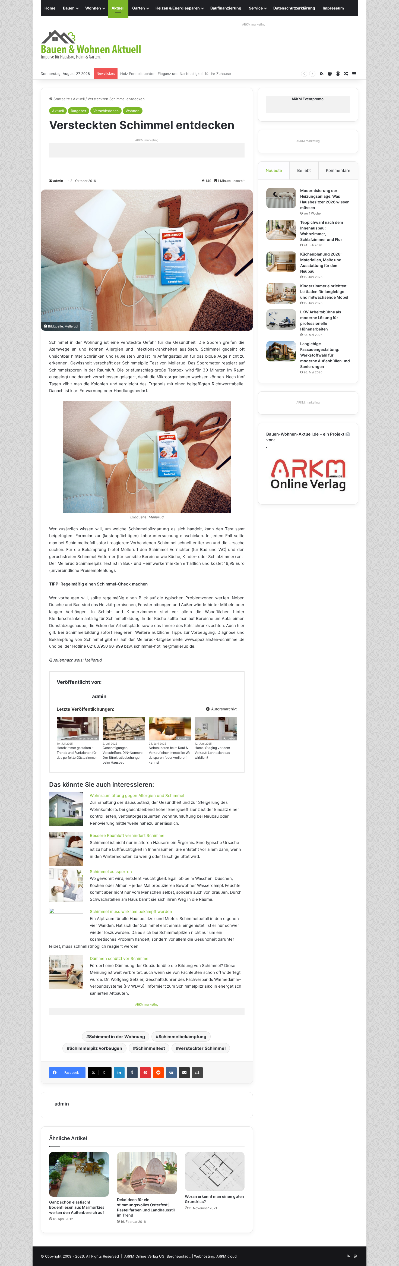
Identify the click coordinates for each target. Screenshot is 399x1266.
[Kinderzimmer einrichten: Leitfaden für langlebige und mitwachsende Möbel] (281, 293)
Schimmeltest (150, 1048)
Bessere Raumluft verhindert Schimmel (128, 835)
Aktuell (118, 8)
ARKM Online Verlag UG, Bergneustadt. (157, 1256)
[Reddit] (158, 1072)
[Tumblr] (132, 1072)
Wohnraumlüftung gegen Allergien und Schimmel (137, 795)
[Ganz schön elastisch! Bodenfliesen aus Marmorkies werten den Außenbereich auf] (79, 1174)
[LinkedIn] (119, 1072)
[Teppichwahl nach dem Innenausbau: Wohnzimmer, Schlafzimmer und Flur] (281, 230)
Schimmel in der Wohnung (117, 1036)
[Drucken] (197, 1072)
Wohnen (93, 8)
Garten (138, 8)
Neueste (274, 170)
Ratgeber (78, 111)
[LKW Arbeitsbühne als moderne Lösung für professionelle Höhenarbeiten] (281, 319)
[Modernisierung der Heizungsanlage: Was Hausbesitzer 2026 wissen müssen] (281, 198)
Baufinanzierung (225, 8)
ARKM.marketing (253, 24)
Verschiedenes (106, 111)
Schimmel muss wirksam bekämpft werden (131, 911)
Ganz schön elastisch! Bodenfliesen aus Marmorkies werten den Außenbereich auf (76, 1207)
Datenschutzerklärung (294, 8)
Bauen (69, 8)
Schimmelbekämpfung (182, 1036)
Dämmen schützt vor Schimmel (120, 958)
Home (50, 8)
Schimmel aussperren (111, 871)
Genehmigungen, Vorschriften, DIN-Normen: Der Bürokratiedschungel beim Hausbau (122, 755)
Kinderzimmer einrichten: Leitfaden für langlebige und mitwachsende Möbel (324, 292)
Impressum (333, 8)
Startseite (61, 99)
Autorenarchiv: (223, 709)
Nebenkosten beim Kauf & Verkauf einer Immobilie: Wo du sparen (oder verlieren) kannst (169, 755)
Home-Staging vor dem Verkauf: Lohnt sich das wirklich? (212, 753)
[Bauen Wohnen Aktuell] (91, 45)
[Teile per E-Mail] (184, 1072)
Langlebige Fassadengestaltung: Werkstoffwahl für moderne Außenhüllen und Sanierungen (325, 355)
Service (256, 8)
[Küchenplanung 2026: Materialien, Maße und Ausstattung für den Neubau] (281, 261)
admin (58, 181)
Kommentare (338, 170)
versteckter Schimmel (202, 1048)
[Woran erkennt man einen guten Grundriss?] (215, 1171)
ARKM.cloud (226, 1256)
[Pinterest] (145, 1072)
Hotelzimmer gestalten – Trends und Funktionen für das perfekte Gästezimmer (77, 753)
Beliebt (304, 170)
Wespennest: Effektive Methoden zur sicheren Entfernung (170, 73)
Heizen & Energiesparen (178, 8)
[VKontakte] (171, 1072)
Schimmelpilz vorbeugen (95, 1048)
